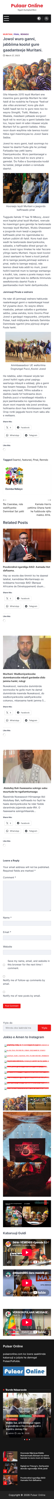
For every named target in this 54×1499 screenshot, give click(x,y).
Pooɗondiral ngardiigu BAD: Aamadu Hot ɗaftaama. (26, 568)
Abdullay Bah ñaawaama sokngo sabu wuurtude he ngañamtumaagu (25, 790)
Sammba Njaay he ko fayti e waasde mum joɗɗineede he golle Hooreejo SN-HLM (33, 1479)
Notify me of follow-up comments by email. (24, 982)
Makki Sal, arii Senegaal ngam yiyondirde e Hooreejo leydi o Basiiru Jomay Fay (23, 1426)
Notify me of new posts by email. (22, 995)
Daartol (16, 459)
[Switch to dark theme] (39, 18)
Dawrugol (25, 1416)
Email (7, 932)
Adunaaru (12, 1416)
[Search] (46, 18)
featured (27, 459)
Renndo (25, 34)
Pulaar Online (27, 5)
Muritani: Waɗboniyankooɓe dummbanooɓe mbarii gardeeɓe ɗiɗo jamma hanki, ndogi (24, 677)
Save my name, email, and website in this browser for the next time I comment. (29, 964)
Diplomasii (38, 1416)
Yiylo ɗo (7, 1022)
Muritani (7, 34)
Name (7, 917)
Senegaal (12, 1419)
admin (11, 1433)
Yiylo (44, 1027)
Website (7, 946)
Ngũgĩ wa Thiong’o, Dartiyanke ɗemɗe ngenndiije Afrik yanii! (34, 1455)
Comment (9, 877)
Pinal (16, 34)
